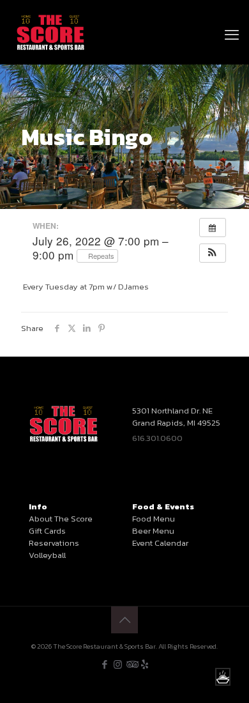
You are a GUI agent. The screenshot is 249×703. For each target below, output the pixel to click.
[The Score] (51, 32)
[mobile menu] (232, 19)
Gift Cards (47, 531)
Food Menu (153, 519)
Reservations (54, 543)
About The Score (61, 519)
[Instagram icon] (118, 664)
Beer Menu (153, 531)
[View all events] (212, 227)
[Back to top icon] (124, 619)
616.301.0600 (157, 438)
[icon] (144, 664)
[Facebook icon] (104, 664)
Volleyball (47, 555)
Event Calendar (160, 543)
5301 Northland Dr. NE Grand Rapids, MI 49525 (176, 417)
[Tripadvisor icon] (131, 664)
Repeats (100, 256)
